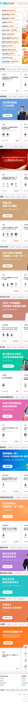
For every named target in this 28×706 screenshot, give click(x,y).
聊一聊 (15, 534)
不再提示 (21, 534)
